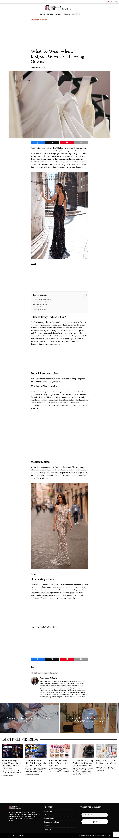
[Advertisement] (59, 35)
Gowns (45, 673)
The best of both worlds (41, 304)
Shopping (43, 20)
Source (33, 263)
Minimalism (53, 673)
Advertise (47, 815)
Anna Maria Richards (48, 678)
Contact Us (47, 829)
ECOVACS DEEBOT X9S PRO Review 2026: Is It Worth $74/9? (35, 763)
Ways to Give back (49, 818)
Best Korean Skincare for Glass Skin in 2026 (106, 761)
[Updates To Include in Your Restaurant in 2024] (29, 718)
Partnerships (48, 811)
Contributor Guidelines (51, 822)
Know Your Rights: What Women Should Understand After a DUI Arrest (11, 764)
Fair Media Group (106, 835)
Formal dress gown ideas (41, 302)
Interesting (35, 20)
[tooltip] (106, 2)
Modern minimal (39, 307)
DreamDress (36, 673)
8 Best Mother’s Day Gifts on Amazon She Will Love (58, 763)
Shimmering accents (40, 309)
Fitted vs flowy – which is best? (43, 299)
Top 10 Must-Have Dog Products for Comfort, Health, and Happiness (82, 763)
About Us (47, 825)
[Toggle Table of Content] (84, 294)
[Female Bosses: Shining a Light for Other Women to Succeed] (89, 718)
